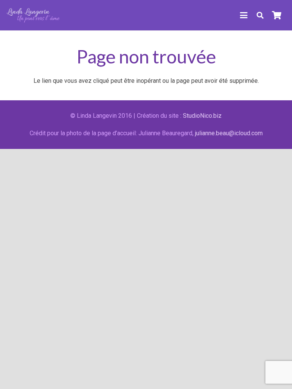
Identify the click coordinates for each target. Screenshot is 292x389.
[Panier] (277, 15)
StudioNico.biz (202, 115)
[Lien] (33, 15)
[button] (243, 15)
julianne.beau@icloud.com (229, 133)
